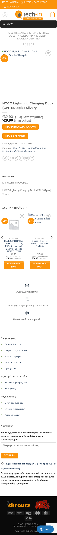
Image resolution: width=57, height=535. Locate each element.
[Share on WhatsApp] (5, 158)
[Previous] (2, 244)
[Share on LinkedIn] (31, 158)
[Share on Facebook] (10, 158)
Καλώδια (41, 35)
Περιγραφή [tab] (8, 177)
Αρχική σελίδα (17, 33)
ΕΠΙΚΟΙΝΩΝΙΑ (32, 524)
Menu (10, 24)
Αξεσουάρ (26, 35)
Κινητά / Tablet (16, 151)
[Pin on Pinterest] (26, 158)
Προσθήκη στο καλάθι (20, 127)
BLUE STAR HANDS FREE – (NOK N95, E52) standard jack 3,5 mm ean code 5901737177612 (13, 246)
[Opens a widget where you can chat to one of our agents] (45, 529)
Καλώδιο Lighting (28, 38)
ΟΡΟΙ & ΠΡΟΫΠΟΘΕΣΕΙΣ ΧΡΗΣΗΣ (29, 526)
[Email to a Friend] (21, 158)
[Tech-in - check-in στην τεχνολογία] (29, 14)
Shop (32, 33)
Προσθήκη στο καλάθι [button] (14, 265)
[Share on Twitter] (15, 158)
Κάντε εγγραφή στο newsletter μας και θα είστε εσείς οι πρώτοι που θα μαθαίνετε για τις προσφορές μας (26, 436)
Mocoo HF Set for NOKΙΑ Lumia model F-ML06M (40, 243)
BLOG (20, 524)
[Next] (51, 244)
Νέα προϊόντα (29, 151)
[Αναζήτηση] (5, 14)
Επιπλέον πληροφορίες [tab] (15, 183)
